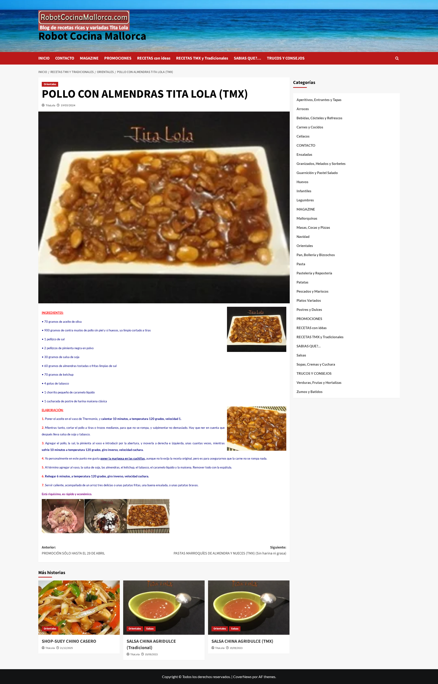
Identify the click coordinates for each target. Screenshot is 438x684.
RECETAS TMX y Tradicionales (202, 58)
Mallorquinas (307, 218)
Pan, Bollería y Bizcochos (316, 255)
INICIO (44, 58)
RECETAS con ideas (153, 58)
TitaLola (50, 105)
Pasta (301, 264)
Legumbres (305, 200)
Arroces (303, 109)
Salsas (150, 629)
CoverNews (242, 676)
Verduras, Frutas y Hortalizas (319, 382)
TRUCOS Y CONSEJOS (286, 58)
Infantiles (304, 191)
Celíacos (303, 136)
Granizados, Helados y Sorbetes (321, 163)
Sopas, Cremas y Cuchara (316, 364)
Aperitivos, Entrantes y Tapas (319, 100)
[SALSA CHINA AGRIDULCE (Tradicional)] (164, 607)
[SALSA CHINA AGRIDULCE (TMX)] (248, 607)
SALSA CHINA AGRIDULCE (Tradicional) (151, 644)
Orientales (50, 84)
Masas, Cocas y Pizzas (313, 227)
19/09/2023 (151, 654)
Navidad (303, 236)
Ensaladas (304, 154)
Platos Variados (309, 300)
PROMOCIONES (117, 58)
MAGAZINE (89, 58)
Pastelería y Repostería (314, 273)
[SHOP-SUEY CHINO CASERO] (79, 607)
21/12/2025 (66, 648)
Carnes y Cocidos (310, 127)
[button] (397, 58)
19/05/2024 (68, 105)
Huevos (302, 182)
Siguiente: (230, 550)
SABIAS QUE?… (247, 58)
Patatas (302, 282)
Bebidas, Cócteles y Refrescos (319, 118)
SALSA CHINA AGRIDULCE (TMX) (242, 641)
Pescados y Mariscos (312, 291)
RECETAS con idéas (312, 328)
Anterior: (73, 550)
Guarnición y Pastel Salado (317, 173)
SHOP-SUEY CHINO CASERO (69, 641)
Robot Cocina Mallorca (92, 36)
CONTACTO (64, 58)
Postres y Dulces (309, 309)
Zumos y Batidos (310, 392)
